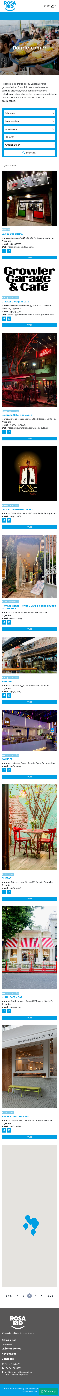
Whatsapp (50, 1391)
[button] (26, 1226)
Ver (29, 257)
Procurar (31, 152)
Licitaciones (7, 1345)
